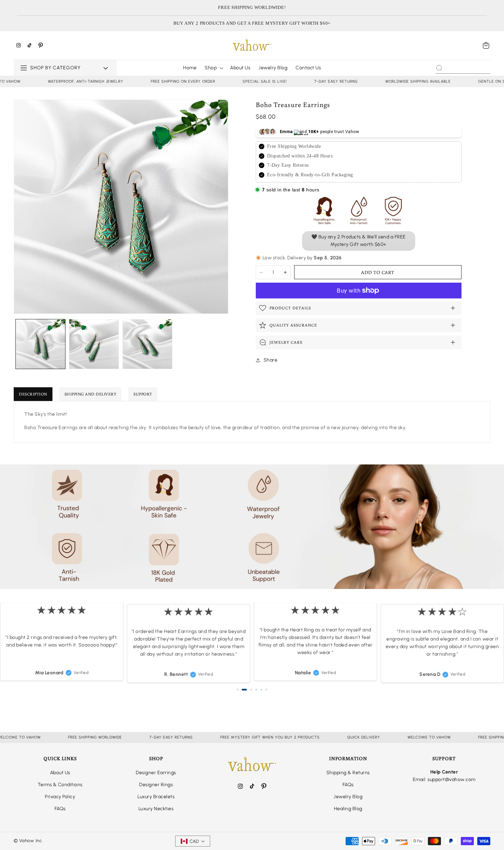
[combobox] (463, 68)
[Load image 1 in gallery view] (40, 344)
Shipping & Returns (348, 773)
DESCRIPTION (33, 394)
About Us (60, 773)
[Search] (439, 68)
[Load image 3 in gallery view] (147, 344)
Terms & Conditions (60, 785)
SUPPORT (142, 394)
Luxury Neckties (156, 809)
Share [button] (271, 360)
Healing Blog (348, 809)
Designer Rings (156, 785)
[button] (486, 45)
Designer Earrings (156, 773)
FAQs (60, 809)
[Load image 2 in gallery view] (94, 344)
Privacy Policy (60, 797)
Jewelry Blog (348, 797)
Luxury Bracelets (156, 797)
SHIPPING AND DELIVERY (90, 394)
